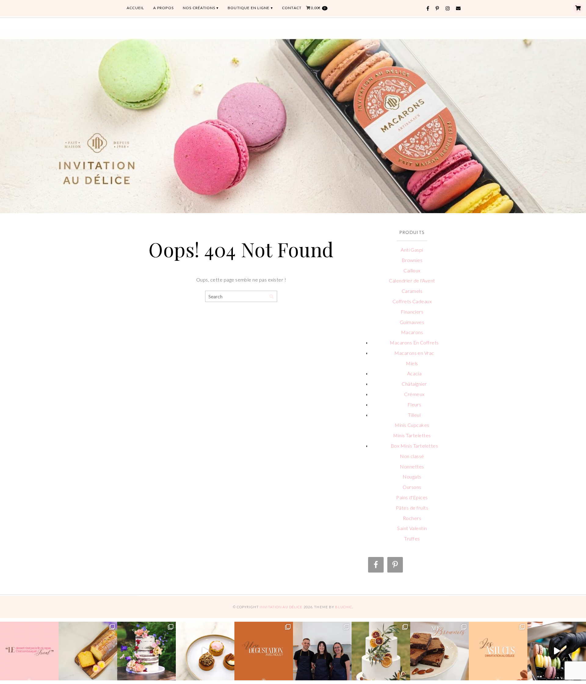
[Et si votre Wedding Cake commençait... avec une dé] (263, 651)
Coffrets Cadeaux (412, 301)
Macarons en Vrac (414, 353)
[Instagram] (448, 8)
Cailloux (412, 270)
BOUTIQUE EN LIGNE (248, 7)
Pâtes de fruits (412, 508)
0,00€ (318, 8)
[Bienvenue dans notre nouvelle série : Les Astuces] (498, 651)
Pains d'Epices (412, 497)
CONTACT (292, 7)
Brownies (412, 260)
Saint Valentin (412, 528)
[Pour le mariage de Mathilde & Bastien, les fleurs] (146, 651)
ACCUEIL (135, 7)
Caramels (412, 291)
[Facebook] (428, 8)
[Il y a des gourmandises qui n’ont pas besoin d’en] (88, 651)
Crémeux (414, 394)
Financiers (412, 312)
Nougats (412, 476)
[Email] (458, 8)
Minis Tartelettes (412, 435)
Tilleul (414, 415)
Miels (412, 363)
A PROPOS (163, 7)
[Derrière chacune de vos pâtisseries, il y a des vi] (322, 651)
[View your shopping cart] (578, 8)
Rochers (412, 518)
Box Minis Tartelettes (414, 446)
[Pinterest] (437, 8)
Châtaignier (414, 384)
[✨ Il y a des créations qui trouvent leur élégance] (381, 651)
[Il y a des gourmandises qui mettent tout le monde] (439, 651)
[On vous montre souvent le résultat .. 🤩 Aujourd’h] (556, 651)
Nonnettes (412, 466)
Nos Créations (199, 7)
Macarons (412, 332)
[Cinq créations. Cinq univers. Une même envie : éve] (205, 651)
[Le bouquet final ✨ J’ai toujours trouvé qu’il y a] (29, 651)
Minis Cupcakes (412, 425)
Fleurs (414, 404)
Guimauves (412, 322)
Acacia (414, 373)
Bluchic (343, 607)
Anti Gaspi (412, 250)
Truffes (412, 538)
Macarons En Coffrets (414, 342)
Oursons (412, 487)
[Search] (271, 296)
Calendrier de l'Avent (412, 280)
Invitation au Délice (281, 607)
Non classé (412, 456)
